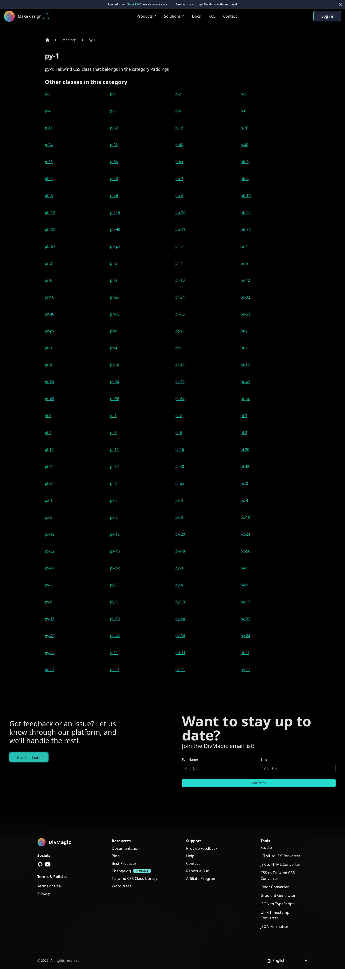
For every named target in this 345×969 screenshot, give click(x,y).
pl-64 (114, 483)
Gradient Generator (278, 895)
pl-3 (244, 415)
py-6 (48, 602)
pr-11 (49, 669)
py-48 (115, 635)
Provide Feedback (202, 848)
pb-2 (114, 178)
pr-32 (245, 297)
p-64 (114, 161)
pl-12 (114, 449)
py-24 (180, 618)
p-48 (244, 144)
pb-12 (50, 212)
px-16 (115, 534)
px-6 (114, 517)
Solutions (172, 16)
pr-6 (48, 280)
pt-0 (113, 331)
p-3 (243, 94)
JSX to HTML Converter (280, 864)
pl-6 (178, 432)
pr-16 (49, 297)
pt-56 (114, 398)
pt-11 (114, 669)
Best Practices (124, 863)
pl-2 (178, 415)
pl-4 (48, 432)
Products (145, 16)
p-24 (49, 144)
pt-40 (245, 381)
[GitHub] (40, 864)
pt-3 (48, 348)
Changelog (121, 871)
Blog (116, 855)
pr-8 (113, 280)
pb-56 (246, 229)
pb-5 (49, 195)
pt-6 (244, 348)
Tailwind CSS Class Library (134, 878)
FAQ (212, 16)
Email (265, 759)
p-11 (114, 652)
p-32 (114, 144)
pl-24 (49, 466)
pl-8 (244, 432)
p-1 (113, 94)
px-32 (49, 551)
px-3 (179, 500)
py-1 (92, 40)
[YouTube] (47, 864)
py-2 (48, 585)
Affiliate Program (201, 878)
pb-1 (49, 178)
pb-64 (50, 246)
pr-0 (179, 246)
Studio (266, 847)
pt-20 (49, 381)
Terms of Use (49, 886)
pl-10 (49, 449)
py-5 (244, 585)
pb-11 (180, 652)
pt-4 (113, 348)
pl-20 (245, 449)
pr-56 (180, 314)
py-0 (179, 568)
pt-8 (48, 365)
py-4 (179, 585)
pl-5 (113, 432)
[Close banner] (340, 4)
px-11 (180, 669)
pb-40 (115, 229)
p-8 (243, 111)
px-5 (48, 517)
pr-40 (49, 314)
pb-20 (180, 212)
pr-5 (244, 263)
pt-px (245, 398)
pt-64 (179, 398)
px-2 (114, 500)
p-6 (178, 111)
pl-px (179, 483)
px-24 (245, 534)
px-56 (245, 551)
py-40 (49, 635)
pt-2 (244, 331)
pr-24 (180, 297)
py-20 (115, 618)
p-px (179, 161)
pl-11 (245, 652)
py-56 (180, 635)
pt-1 (178, 331)
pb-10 (246, 195)
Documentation (126, 848)
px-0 (244, 483)
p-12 (114, 128)
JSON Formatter (274, 926)
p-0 (47, 94)
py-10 (180, 602)
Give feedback (29, 757)
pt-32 (179, 381)
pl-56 (49, 483)
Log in (327, 16)
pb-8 (179, 195)
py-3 (114, 585)
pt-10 (114, 365)
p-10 (49, 128)
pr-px (49, 331)
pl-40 (179, 466)
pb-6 (114, 195)
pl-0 (48, 415)
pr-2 (48, 263)
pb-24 (246, 212)
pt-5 (178, 348)
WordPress (121, 886)
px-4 (244, 500)
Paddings (69, 40)
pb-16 (115, 212)
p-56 (49, 161)
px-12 (49, 534)
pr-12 (245, 280)
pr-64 (245, 314)
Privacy (43, 893)
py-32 (245, 618)
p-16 (179, 128)
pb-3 (179, 178)
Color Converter (275, 887)
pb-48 (180, 229)
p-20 (244, 128)
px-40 (115, 551)
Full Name (190, 759)
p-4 (47, 111)
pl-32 (114, 466)
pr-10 (180, 280)
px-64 (49, 568)
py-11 (245, 669)
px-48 (180, 551)
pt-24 (114, 381)
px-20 (180, 534)
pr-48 (114, 314)
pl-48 (245, 466)
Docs (196, 16)
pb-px (115, 246)
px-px (115, 568)
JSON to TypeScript (277, 903)
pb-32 (50, 229)
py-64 (245, 635)
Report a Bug (197, 871)
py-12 (245, 602)
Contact (230, 16)
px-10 (245, 517)
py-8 (114, 602)
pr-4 (179, 263)
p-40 (179, 144)
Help (190, 855)
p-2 (178, 94)
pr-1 (244, 246)
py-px (49, 652)
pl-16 (179, 449)
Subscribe (259, 783)
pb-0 (245, 161)
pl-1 (113, 415)
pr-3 (113, 263)
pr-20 (114, 297)
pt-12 (179, 365)
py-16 (49, 618)
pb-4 (245, 178)
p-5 (113, 111)
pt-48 (49, 398)
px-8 (179, 517)
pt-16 (245, 365)
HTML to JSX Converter (280, 855)
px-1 (48, 500)
